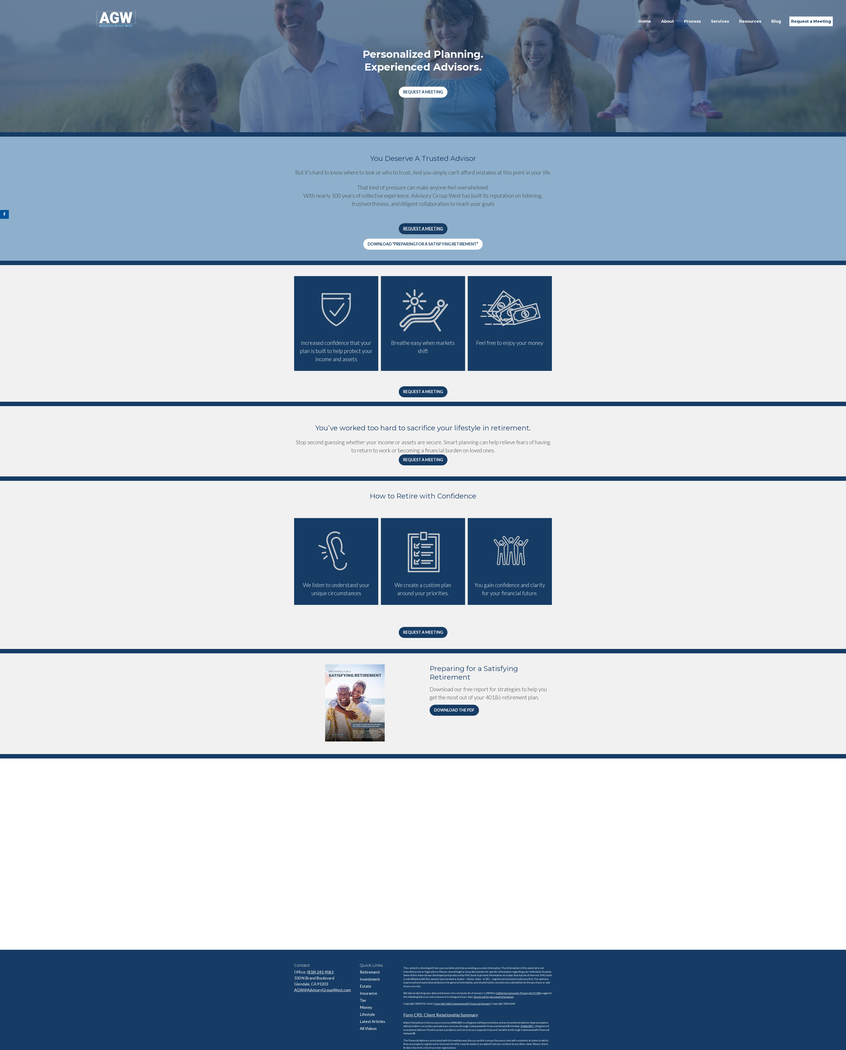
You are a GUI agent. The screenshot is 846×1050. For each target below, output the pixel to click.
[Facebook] (4, 214)
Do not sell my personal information (494, 996)
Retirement (370, 972)
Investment (370, 979)
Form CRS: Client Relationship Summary (440, 1014)
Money (366, 1007)
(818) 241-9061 (320, 972)
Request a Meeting (423, 91)
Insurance (368, 993)
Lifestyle (367, 1014)
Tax (363, 1000)
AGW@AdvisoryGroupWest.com (322, 989)
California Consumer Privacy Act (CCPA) (518, 993)
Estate (365, 986)
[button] (645, 21)
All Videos (368, 1028)
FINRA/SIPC (527, 1026)
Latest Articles (372, 1021)
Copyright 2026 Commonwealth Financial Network (462, 1003)
